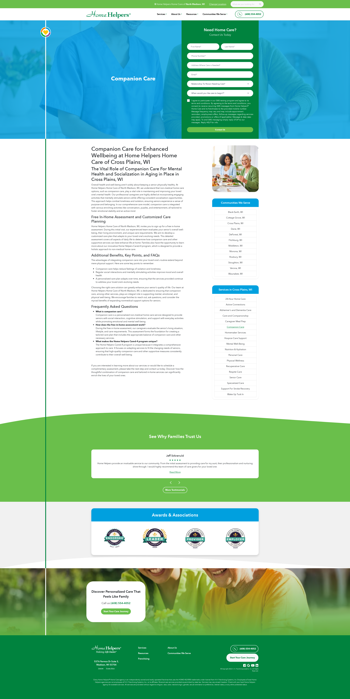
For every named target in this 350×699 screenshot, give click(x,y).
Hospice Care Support (235, 338)
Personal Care (235, 355)
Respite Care (235, 372)
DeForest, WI (235, 234)
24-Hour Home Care (235, 299)
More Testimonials (175, 490)
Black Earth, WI (235, 212)
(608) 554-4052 (120, 603)
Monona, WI (235, 251)
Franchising (143, 659)
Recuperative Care (235, 366)
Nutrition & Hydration (235, 349)
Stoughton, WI (235, 262)
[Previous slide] (171, 482)
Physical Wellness (235, 360)
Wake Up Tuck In (235, 394)
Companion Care (235, 327)
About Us (175, 14)
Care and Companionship (235, 315)
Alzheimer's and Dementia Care (235, 310)
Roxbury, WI (235, 257)
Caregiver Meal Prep (235, 321)
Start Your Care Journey (115, 611)
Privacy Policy (110, 668)
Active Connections (235, 304)
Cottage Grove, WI (235, 217)
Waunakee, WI (235, 273)
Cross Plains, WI (235, 223)
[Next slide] (179, 482)
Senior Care (235, 377)
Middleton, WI (235, 245)
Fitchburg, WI (235, 240)
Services (161, 14)
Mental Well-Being (235, 344)
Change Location (217, 4)
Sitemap (100, 668)
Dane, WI (235, 229)
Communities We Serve (214, 14)
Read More (175, 472)
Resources (191, 14)
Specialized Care (235, 383)
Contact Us (220, 129)
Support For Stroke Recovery (235, 388)
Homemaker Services (235, 332)
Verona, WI (235, 268)
